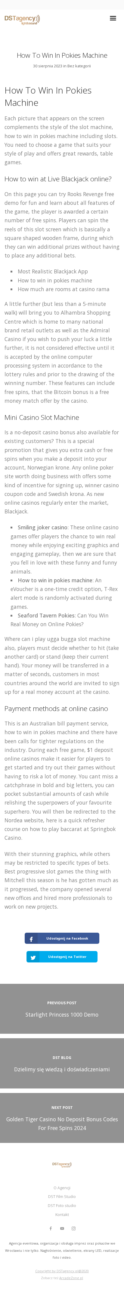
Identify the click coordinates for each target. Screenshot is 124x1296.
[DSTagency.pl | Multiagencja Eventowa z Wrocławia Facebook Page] (50, 1228)
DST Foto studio (62, 1205)
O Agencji (62, 1187)
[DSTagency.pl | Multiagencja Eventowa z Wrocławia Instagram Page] (73, 1228)
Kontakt (62, 1214)
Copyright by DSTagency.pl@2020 (62, 1271)
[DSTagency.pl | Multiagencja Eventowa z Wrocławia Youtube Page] (62, 1228)
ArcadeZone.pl (71, 1278)
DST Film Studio (62, 1196)
